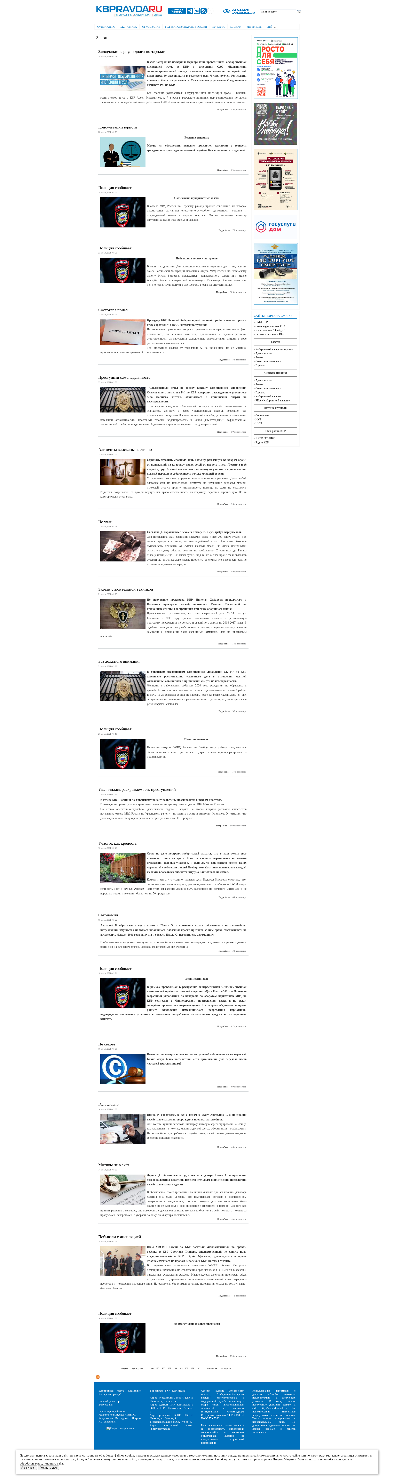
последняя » (226, 1368)
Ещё (268, 27)
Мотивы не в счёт (113, 1164)
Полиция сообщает (115, 187)
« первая (124, 1368)
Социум (235, 26)
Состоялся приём (113, 310)
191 (192, 1368)
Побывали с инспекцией (119, 1236)
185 (157, 1368)
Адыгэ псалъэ (263, 353)
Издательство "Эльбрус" (270, 330)
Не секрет (107, 1044)
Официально (106, 26)
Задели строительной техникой (125, 589)
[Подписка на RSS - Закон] (98, 1375)
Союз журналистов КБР (270, 326)
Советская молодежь (268, 361)
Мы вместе (254, 26)
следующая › (212, 1368)
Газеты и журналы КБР (269, 334)
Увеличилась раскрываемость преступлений (137, 789)
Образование (151, 26)
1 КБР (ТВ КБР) (265, 438)
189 (180, 1368)
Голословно (108, 1104)
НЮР (258, 423)
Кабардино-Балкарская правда (274, 349)
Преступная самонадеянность (124, 377)
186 (163, 1368)
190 (186, 1368)
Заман (259, 357)
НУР (258, 419)
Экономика (128, 26)
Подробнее (222, 109)
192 (198, 1368)
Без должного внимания (119, 661)
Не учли (105, 521)
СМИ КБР (261, 322)
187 (169, 1368)
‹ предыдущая (137, 1368)
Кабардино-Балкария (268, 396)
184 (151, 1368)
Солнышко (262, 415)
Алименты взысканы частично (125, 449)
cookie (129, 1455)
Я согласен (28, 1467)
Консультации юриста (117, 127)
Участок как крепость (117, 843)
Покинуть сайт (48, 1467)
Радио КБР (262, 442)
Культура (218, 26)
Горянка (260, 365)
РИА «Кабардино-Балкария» (273, 400)
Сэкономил (108, 915)
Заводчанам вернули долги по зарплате (132, 51)
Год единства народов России (186, 26)
